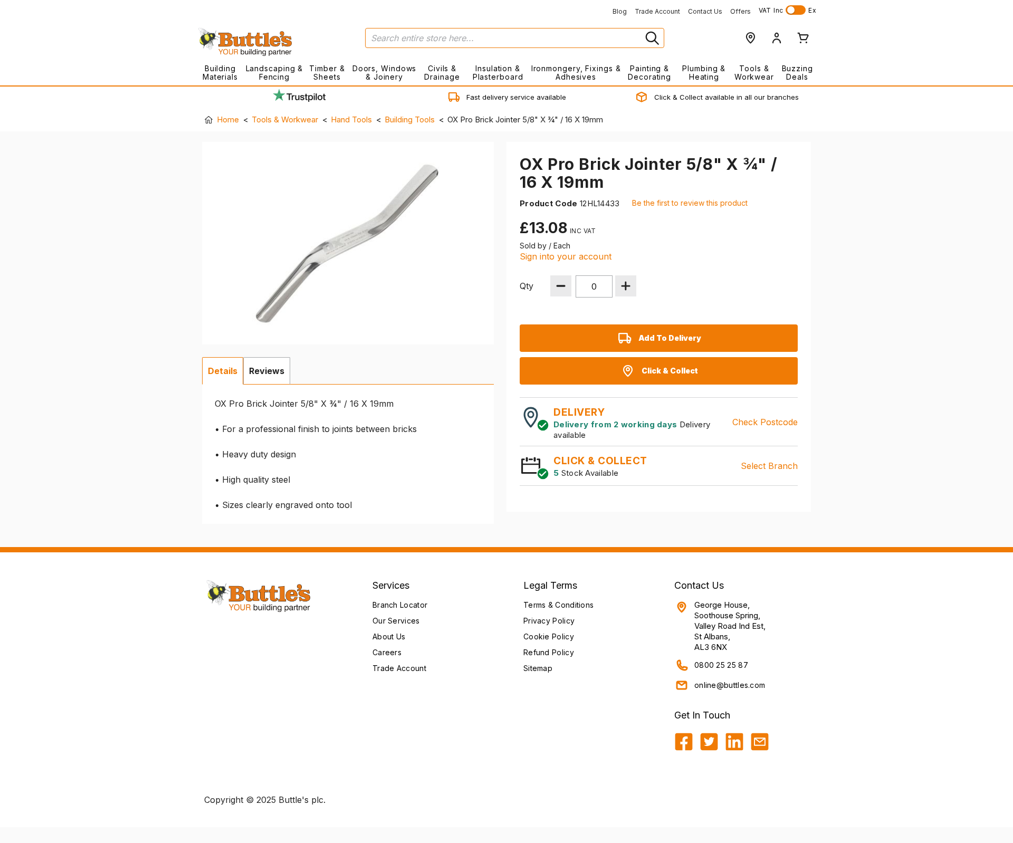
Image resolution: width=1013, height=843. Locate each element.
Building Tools (410, 119)
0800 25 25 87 (721, 664)
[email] (759, 741)
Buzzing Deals (797, 72)
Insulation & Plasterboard (498, 72)
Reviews (266, 371)
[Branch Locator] (750, 38)
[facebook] (683, 741)
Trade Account (657, 11)
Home (228, 119)
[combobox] (514, 38)
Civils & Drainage (442, 72)
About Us (388, 636)
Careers (387, 652)
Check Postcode (765, 422)
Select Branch (769, 466)
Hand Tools (351, 119)
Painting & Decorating (649, 72)
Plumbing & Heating (703, 72)
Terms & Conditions (558, 604)
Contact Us (705, 11)
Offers (740, 11)
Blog (620, 11)
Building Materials (220, 72)
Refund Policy (548, 652)
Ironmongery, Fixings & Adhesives (575, 72)
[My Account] (776, 38)
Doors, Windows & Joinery (384, 72)
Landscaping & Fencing (274, 72)
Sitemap (537, 668)
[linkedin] (734, 741)
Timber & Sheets (327, 72)
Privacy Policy (549, 620)
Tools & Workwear (754, 72)
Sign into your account (565, 256)
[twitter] (709, 741)
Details (222, 371)
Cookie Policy (548, 636)
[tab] (222, 371)
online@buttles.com (729, 685)
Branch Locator (399, 604)
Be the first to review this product (690, 202)
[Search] (651, 37)
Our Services (396, 620)
